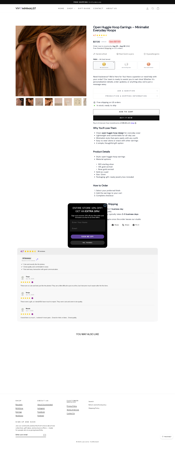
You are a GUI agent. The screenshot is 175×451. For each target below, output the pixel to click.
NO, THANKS (87, 242)
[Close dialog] (105, 205)
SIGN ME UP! (87, 236)
